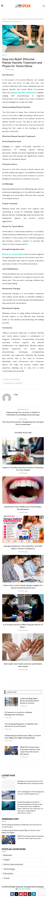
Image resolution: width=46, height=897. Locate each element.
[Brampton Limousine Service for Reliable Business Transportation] (8, 784)
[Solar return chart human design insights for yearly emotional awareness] (23, 568)
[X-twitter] (16, 894)
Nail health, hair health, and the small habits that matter (23, 665)
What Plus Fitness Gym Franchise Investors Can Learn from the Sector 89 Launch (30, 750)
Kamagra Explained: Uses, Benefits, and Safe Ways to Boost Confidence (23, 547)
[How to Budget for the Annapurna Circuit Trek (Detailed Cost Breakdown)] (8, 795)
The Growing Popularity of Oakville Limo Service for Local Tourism (21, 725)
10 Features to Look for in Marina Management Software (18, 713)
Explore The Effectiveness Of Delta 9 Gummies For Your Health (23, 468)
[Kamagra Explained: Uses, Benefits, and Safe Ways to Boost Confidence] (23, 529)
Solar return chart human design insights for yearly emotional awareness (23, 586)
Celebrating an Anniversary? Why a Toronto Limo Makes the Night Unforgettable (23, 736)
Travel (6, 878)
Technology (9, 869)
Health (6, 859)
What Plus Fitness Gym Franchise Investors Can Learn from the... (31, 837)
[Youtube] (21, 894)
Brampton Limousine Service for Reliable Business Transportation (31, 782)
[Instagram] (29, 894)
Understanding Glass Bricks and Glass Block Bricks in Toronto (29, 700)
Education (8, 873)
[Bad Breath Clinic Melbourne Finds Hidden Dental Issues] (23, 490)
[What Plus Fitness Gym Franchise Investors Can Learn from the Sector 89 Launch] (11, 750)
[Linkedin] (34, 894)
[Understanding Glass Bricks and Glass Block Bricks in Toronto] (11, 701)
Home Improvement (13, 864)
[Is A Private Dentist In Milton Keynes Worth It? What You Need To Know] (23, 608)
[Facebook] (12, 894)
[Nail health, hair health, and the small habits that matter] (23, 647)
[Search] (44, 6)
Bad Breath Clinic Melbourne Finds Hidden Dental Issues (23, 508)
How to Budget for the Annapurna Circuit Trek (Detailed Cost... (31, 793)
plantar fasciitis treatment (13, 383)
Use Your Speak (24, 889)
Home (4, 19)
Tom (15, 395)
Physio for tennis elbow (12, 379)
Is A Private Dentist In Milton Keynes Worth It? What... (23, 626)
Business (7, 855)
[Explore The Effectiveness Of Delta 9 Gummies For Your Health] (23, 451)
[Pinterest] (25, 894)
